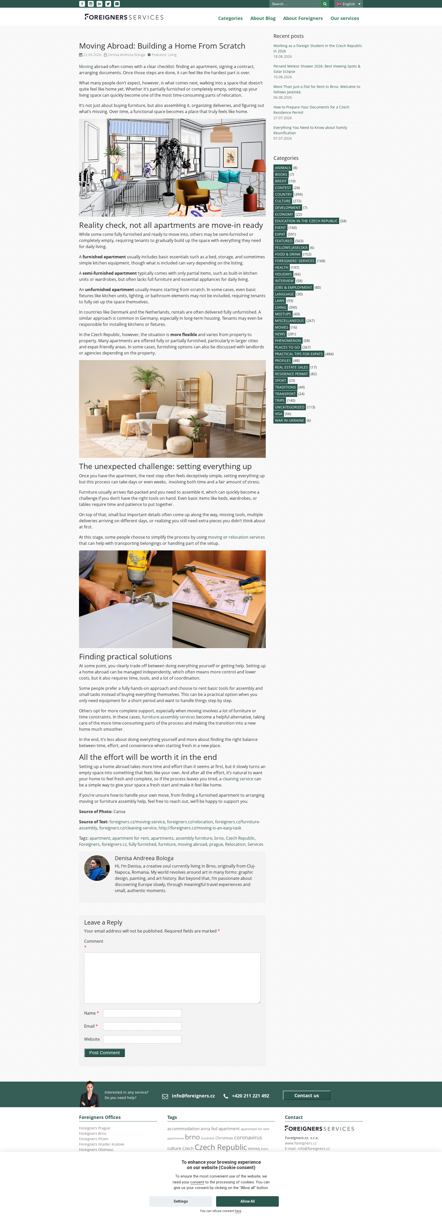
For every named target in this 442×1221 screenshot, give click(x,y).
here (238, 1211)
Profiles (283, 360)
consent (197, 1182)
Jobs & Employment (293, 287)
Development (288, 207)
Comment (93, 944)
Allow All (247, 1201)
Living (172, 54)
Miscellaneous (289, 320)
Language (284, 294)
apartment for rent (130, 838)
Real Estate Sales (291, 367)
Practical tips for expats (299, 353)
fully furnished (142, 844)
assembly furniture (194, 838)
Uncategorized (289, 407)
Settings (181, 1201)
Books (281, 174)
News (280, 333)
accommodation (183, 1128)
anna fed (209, 1128)
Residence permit (291, 373)
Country (283, 194)
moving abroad (192, 844)
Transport (285, 393)
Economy (284, 214)
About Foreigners (303, 18)
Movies (281, 327)
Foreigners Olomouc (96, 1149)
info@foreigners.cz (193, 1096)
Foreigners (89, 844)
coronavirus (248, 1137)
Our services (344, 18)
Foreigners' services (294, 260)
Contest (283, 187)
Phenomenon (288, 340)
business (207, 1138)
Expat (280, 234)
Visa (278, 413)
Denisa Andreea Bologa (126, 54)
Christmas (224, 1137)
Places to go (287, 347)
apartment (100, 838)
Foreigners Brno (92, 1133)
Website (92, 1039)
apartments (162, 838)
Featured (159, 54)
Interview (284, 280)
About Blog (262, 18)
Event (280, 227)
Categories (230, 18)
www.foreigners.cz (301, 1143)
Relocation (235, 844)
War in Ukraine (289, 420)
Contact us (306, 1095)
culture (174, 1148)
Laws (279, 300)
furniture (167, 844)
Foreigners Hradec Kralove (101, 1144)
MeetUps (283, 314)
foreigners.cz (114, 844)
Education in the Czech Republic (306, 220)
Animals (283, 167)
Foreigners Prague (94, 1128)
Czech (188, 1148)
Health (281, 267)
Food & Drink (288, 254)
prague (216, 844)
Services (255, 844)
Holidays (283, 274)
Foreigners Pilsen (93, 1138)
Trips (279, 400)
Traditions (285, 387)
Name (91, 1013)
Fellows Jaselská (291, 247)
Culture (283, 200)
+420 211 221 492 (250, 1096)
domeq (254, 1148)
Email (91, 1026)
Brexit (281, 181)
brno (219, 838)
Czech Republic (240, 838)
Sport (280, 380)
